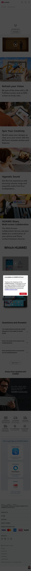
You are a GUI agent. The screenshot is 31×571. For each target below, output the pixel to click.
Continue (23, 294)
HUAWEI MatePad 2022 (11, 289)
